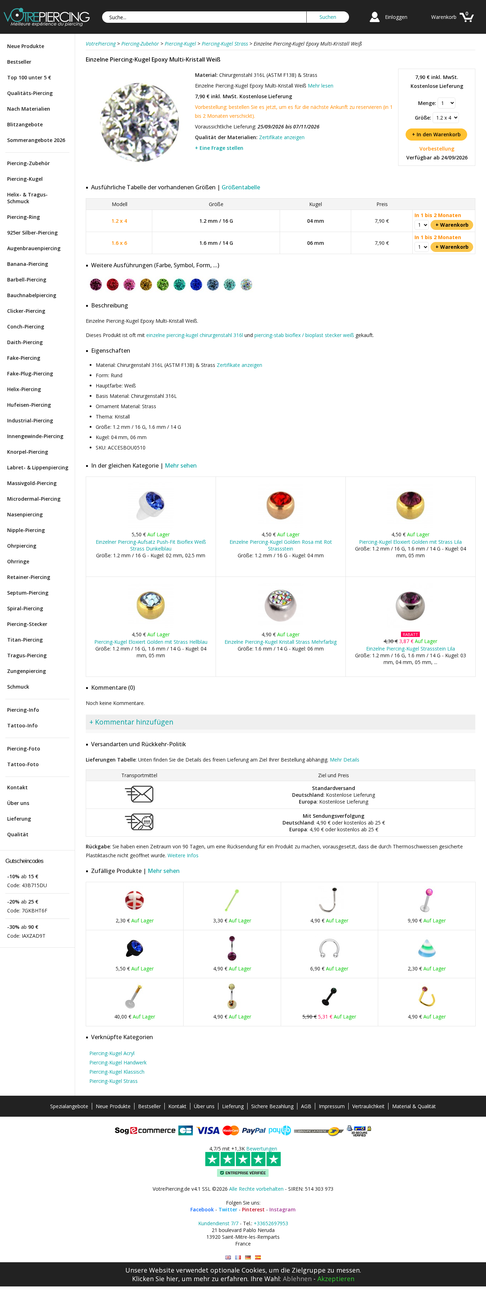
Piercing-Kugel (25, 178)
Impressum (332, 1106)
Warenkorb (443, 17)
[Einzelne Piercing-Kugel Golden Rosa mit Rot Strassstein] (280, 526)
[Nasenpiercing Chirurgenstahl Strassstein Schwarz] (329, 913)
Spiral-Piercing (25, 608)
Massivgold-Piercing (32, 483)
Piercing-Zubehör (28, 163)
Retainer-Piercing (28, 577)
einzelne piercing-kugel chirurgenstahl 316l (194, 335)
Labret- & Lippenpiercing (37, 467)
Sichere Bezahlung (272, 1106)
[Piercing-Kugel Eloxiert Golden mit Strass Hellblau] (150, 626)
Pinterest (253, 1209)
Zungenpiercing (26, 671)
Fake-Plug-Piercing (30, 373)
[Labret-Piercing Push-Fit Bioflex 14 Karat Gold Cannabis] (134, 1009)
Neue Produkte (25, 46)
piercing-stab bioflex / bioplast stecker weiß (304, 335)
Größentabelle (241, 187)
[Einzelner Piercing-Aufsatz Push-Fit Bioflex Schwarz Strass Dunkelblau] (134, 961)
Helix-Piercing (24, 389)
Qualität (17, 834)
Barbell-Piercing (26, 279)
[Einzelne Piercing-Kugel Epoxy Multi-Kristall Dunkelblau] (196, 291)
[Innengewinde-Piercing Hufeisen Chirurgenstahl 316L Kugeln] (329, 961)
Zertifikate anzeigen (282, 137)
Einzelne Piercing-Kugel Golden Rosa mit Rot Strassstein (280, 545)
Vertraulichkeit (368, 1106)
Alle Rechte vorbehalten (256, 1188)
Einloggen (396, 17)
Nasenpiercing (25, 514)
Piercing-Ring (23, 217)
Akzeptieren (335, 1278)
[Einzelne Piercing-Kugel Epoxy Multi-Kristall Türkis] (229, 291)
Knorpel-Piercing (27, 451)
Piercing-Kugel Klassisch (116, 1071)
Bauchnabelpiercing (31, 295)
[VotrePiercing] (47, 24)
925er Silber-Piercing (32, 232)
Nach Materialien (28, 108)
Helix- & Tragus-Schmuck (27, 198)
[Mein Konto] (374, 23)
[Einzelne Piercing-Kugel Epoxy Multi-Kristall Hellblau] (213, 291)
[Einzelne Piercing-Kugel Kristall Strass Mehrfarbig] (280, 626)
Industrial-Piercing (30, 420)
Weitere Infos (183, 855)
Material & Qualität (414, 1106)
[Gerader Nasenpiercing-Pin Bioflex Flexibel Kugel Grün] (232, 913)
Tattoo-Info (22, 725)
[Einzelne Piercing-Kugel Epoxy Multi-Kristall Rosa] (129, 291)
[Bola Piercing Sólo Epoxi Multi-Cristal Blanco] (258, 1257)
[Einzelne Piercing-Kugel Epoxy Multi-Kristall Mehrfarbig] (246, 291)
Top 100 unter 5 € (29, 77)
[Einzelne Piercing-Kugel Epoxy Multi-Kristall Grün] (162, 291)
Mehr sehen (181, 465)
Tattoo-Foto (23, 764)
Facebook (202, 1209)
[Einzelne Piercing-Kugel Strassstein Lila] (410, 626)
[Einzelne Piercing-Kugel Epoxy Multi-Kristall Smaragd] (179, 291)
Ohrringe (18, 561)
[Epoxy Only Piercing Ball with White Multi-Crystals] (228, 1257)
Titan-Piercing (25, 639)
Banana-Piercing (27, 263)
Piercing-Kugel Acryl (111, 1053)
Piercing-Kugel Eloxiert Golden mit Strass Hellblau (150, 641)
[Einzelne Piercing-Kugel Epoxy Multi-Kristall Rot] (112, 291)
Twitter (227, 1209)
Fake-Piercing (23, 357)
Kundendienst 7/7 (218, 1223)
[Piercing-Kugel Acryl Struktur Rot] (134, 913)
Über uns (18, 803)
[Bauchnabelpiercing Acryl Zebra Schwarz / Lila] (232, 961)
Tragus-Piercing (27, 655)
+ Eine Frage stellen (219, 147)
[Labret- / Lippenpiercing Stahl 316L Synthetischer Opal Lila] (427, 913)
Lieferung (19, 818)
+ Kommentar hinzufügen (131, 722)
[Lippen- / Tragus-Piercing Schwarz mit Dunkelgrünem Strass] (329, 1009)
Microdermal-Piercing (33, 498)
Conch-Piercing (25, 326)
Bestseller (19, 61)
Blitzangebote (25, 124)
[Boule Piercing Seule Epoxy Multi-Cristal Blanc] (238, 1257)
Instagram (282, 1209)
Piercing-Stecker (27, 624)
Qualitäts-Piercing (30, 93)
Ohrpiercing (21, 545)
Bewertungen (261, 1148)
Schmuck (18, 686)
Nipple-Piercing (26, 530)
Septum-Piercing (27, 592)
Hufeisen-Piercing (29, 404)
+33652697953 (271, 1223)
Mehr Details (344, 759)
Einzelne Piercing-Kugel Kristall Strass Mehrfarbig (280, 641)
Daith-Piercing (25, 342)
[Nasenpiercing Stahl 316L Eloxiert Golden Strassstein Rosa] (427, 1009)
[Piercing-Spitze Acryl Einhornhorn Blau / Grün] (427, 961)
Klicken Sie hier (155, 1278)
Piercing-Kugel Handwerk (118, 1062)
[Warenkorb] (467, 23)
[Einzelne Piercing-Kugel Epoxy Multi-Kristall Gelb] (146, 291)
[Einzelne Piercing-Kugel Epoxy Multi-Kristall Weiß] (139, 174)
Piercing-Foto (23, 748)
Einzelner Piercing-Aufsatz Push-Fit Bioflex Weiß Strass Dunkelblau (151, 545)
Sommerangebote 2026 (36, 140)
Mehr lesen (320, 85)
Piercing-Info (23, 709)
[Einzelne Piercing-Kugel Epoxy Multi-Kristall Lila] (96, 291)
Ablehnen (297, 1278)
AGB (306, 1106)
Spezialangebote (69, 1106)
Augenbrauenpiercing (33, 248)
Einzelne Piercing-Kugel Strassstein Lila (410, 648)
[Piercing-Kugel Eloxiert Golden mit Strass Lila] (410, 526)
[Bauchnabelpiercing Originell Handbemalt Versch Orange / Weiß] (232, 1009)
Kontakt (17, 787)
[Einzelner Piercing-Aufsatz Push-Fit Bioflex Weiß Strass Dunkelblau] (150, 526)
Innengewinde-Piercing (35, 436)
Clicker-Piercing (26, 310)
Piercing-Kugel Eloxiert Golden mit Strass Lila (410, 541)
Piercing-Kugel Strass (113, 1081)
